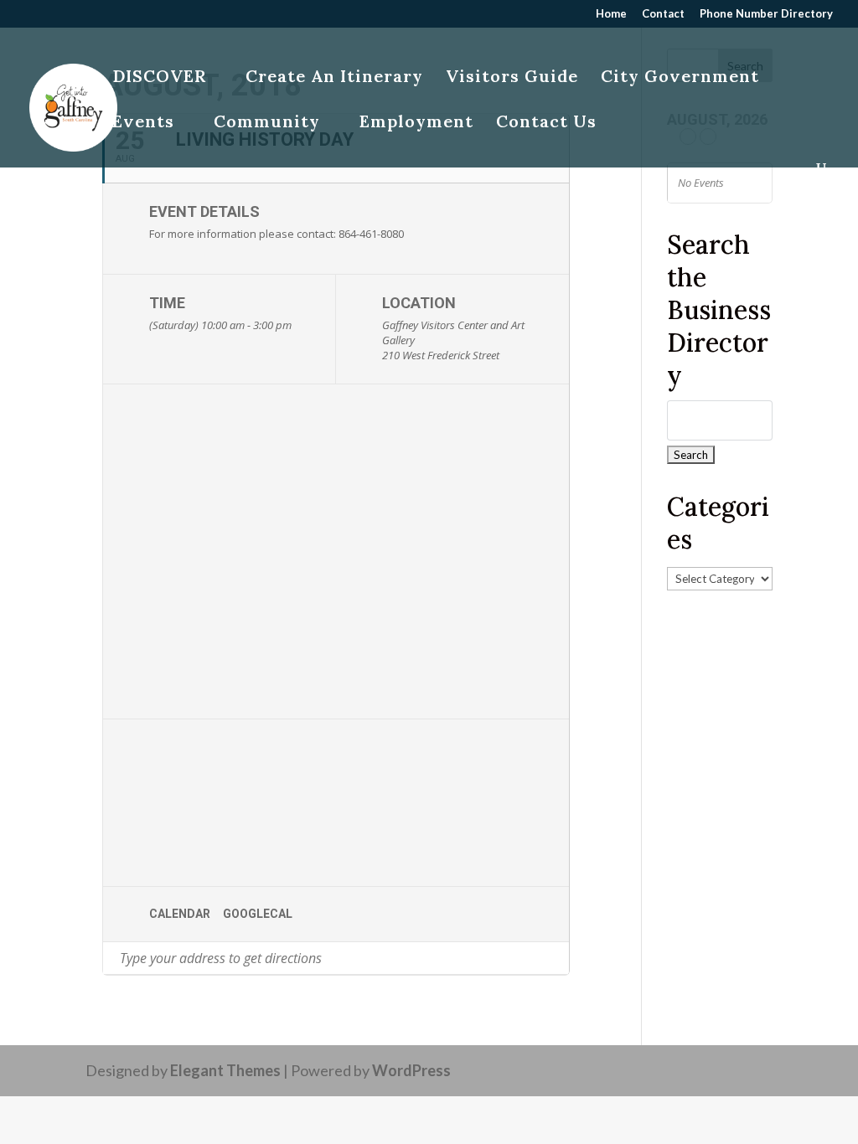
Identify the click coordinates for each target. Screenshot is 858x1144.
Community (267, 123)
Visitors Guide (512, 78)
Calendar (179, 913)
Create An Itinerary (334, 78)
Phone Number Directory (766, 14)
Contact (663, 14)
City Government (680, 78)
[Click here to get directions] (556, 958)
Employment (416, 123)
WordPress (411, 1070)
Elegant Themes (225, 1070)
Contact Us (546, 123)
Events (143, 123)
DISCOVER (159, 78)
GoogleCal (257, 913)
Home (611, 14)
